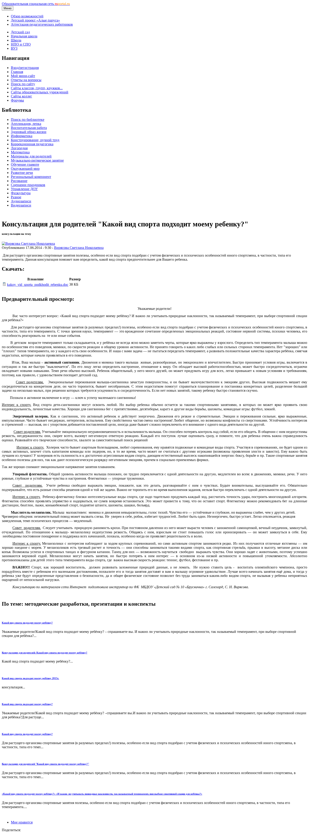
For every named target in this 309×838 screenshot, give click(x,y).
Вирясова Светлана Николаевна (79, 248)
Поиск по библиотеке (27, 119)
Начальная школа (24, 36)
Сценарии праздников (28, 185)
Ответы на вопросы (26, 80)
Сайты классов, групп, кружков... (37, 88)
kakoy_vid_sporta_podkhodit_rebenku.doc (37, 285)
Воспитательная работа (29, 128)
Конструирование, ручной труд (35, 140)
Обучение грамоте (25, 164)
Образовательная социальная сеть (36, 4)
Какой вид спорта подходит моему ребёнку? (27, 622)
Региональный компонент (31, 177)
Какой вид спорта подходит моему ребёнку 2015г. (30, 678)
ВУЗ (14, 48)
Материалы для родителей (31, 156)
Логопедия (19, 148)
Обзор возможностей (27, 16)
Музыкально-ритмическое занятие (37, 160)
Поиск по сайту (23, 84)
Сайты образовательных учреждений (39, 92)
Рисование (19, 181)
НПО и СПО (21, 44)
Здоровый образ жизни (28, 132)
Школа (16, 40)
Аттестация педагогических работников (42, 24)
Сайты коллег (21, 96)
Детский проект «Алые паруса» (35, 20)
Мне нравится (22, 822)
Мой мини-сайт (23, 76)
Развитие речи (22, 173)
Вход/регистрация (25, 68)
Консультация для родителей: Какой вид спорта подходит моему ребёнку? (44, 652)
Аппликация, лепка (26, 124)
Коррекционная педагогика (32, 144)
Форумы (17, 100)
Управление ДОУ (24, 189)
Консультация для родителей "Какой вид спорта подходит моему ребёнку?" (45, 764)
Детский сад (20, 32)
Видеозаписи (21, 205)
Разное (16, 197)
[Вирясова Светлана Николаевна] (28, 243)
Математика (20, 152)
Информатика (21, 136)
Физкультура (21, 193)
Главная (17, 72)
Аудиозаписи (21, 201)
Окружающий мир (25, 168)
